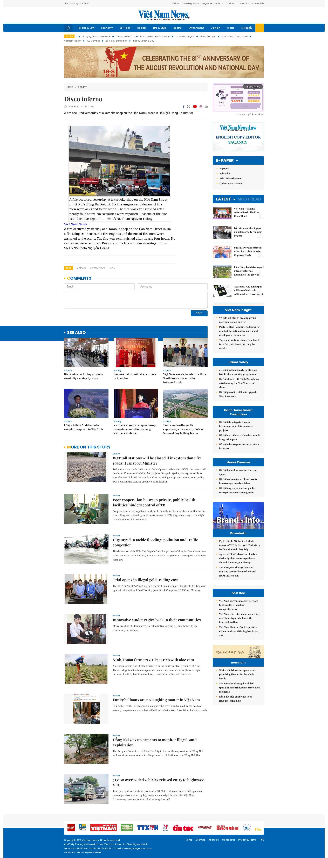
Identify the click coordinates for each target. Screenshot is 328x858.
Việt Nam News (164, 15)
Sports (177, 28)
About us (214, 839)
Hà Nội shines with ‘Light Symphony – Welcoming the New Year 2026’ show (239, 383)
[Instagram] (201, 106)
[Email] (206, 106)
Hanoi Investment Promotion (155, 36)
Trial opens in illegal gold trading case (146, 579)
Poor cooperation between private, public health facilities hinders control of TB (154, 502)
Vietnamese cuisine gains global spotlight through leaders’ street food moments (239, 687)
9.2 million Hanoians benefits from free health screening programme (238, 372)
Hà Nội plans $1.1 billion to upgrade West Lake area (238, 394)
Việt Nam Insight (72, 40)
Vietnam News (97, 268)
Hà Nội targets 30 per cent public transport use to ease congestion (237, 490)
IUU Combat (93, 40)
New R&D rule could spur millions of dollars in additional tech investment (248, 290)
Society (141, 28)
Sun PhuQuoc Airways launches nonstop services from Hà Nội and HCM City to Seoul (237, 571)
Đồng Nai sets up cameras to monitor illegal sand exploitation (155, 742)
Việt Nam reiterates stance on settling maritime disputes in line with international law (239, 618)
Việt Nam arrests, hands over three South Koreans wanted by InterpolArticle (185, 378)
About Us (244, 3)
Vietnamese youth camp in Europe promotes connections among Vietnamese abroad (135, 429)
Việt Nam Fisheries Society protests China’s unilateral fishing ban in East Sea (239, 631)
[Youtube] (195, 106)
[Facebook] (183, 106)
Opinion (215, 28)
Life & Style (160, 28)
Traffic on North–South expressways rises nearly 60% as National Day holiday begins (183, 429)
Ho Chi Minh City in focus (235, 36)
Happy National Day (143, 40)
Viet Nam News (75, 224)
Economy (107, 28)
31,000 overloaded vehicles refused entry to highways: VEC (158, 782)
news (112, 268)
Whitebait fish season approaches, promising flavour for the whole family (237, 674)
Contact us (228, 839)
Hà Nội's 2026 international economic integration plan (239, 437)
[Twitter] (188, 106)
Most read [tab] (249, 199)
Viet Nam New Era (125, 36)
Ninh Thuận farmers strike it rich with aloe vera (153, 659)
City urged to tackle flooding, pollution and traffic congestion (155, 542)
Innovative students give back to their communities (157, 619)
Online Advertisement (231, 183)
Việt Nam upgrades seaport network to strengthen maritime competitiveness (238, 605)
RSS (262, 839)
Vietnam (81, 268)
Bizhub (218, 3)
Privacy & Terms (247, 839)
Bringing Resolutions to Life (96, 36)
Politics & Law (86, 28)
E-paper (225, 160)
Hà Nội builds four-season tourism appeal (238, 472)
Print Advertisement (231, 178)
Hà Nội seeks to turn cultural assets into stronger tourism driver (238, 481)
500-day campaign (116, 40)
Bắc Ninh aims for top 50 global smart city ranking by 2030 (84, 376)
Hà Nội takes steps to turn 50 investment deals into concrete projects (236, 426)
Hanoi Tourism (208, 36)
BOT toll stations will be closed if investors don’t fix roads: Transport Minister (157, 460)
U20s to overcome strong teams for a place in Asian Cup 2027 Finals (248, 251)
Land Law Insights (185, 36)
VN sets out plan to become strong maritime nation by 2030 (237, 320)
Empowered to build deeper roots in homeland (135, 376)
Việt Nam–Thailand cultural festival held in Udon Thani (246, 212)
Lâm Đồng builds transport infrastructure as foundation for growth (249, 270)
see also (76, 332)
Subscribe (225, 173)
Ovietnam (231, 3)
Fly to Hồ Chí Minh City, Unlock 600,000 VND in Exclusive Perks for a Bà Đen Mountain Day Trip (239, 545)
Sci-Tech (125, 28)
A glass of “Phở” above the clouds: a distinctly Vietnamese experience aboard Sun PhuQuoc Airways (238, 558)
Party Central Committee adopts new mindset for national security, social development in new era (239, 331)
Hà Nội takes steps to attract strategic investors (239, 446)
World (231, 28)
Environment (196, 28)
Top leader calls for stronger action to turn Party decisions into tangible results (239, 344)
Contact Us (258, 3)
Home (70, 87)
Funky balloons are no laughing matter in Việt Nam (156, 699)
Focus (69, 36)
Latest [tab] (223, 199)
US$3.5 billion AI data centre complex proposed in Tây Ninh (83, 427)
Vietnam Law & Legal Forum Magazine (192, 3)
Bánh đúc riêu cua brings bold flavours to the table (235, 698)
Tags (68, 268)
